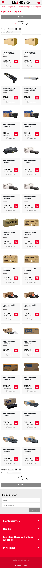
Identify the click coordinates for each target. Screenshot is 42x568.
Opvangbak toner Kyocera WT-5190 (9, 89)
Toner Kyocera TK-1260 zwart (9, 270)
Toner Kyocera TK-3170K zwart (9, 450)
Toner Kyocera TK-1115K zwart (9, 125)
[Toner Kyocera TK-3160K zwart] (31, 403)
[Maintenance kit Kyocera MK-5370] (10, 42)
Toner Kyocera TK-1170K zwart (30, 197)
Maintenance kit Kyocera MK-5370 (9, 53)
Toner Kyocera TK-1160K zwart (9, 197)
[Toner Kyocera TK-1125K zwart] (31, 114)
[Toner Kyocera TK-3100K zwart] (31, 331)
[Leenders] (21, 3)
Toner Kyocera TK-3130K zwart (30, 378)
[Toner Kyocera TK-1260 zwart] (10, 259)
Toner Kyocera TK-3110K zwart (9, 378)
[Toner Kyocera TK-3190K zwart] (31, 439)
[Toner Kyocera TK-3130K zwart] (31, 367)
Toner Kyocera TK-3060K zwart (9, 342)
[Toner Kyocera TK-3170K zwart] (10, 439)
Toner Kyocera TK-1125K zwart (30, 125)
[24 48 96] (11, 29)
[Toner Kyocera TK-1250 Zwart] (31, 222)
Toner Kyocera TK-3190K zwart (30, 450)
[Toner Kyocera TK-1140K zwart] (10, 150)
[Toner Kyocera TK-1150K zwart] (31, 150)
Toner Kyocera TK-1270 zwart (30, 270)
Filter (22, 17)
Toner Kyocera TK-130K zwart (9, 306)
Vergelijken (11, 66)
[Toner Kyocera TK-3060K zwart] (10, 331)
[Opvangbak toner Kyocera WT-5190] (10, 78)
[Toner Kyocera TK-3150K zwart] (10, 403)
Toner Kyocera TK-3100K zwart (30, 342)
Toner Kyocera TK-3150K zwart (9, 414)
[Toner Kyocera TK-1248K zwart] (10, 222)
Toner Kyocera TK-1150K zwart (30, 161)
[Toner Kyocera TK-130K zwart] (10, 295)
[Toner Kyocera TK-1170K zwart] (31, 186)
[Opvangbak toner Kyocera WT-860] (31, 78)
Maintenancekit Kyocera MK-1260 (30, 53)
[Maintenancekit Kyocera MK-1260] (31, 42)
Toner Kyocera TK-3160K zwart (30, 414)
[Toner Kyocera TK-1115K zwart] (10, 114)
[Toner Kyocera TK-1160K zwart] (10, 186)
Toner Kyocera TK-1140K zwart (9, 161)
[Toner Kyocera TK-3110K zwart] (10, 367)
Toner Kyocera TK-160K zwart (30, 306)
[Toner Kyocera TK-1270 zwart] (31, 259)
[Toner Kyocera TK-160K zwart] (31, 295)
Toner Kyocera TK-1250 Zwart (30, 233)
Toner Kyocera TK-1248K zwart (9, 233)
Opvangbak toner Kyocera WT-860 (30, 89)
